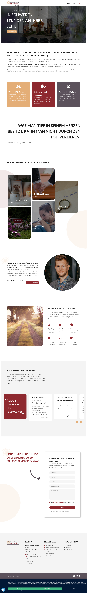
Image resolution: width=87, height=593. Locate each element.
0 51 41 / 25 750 (31, 554)
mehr (74, 588)
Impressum (30, 561)
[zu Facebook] (74, 576)
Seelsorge (48, 555)
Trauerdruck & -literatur (52, 549)
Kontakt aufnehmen (32, 282)
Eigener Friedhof (68, 549)
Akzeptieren (47, 588)
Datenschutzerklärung (58, 502)
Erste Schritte (49, 545)
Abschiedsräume (68, 547)
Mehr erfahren (12, 31)
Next (81, 422)
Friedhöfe (48, 551)
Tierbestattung (50, 553)
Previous (77, 422)
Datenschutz (30, 563)
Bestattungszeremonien (52, 547)
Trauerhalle (67, 545)
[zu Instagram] (77, 576)
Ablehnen (19, 588)
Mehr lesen (46, 417)
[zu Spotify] (79, 576)
